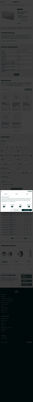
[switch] (12, 206)
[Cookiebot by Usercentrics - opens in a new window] (28, 191)
